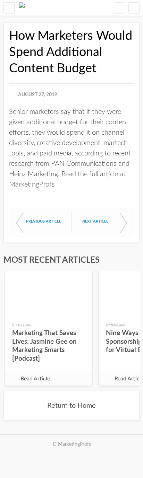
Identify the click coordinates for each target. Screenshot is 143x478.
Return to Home (71, 405)
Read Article (35, 378)
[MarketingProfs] (22, 8)
